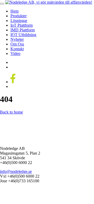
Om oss (17, 44)
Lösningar (18, 20)
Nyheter (17, 39)
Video (15, 53)
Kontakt (17, 49)
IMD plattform (22, 30)
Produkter (18, 16)
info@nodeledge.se (16, 171)
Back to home (11, 112)
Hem (14, 11)
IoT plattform (21, 25)
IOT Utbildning (23, 34)
